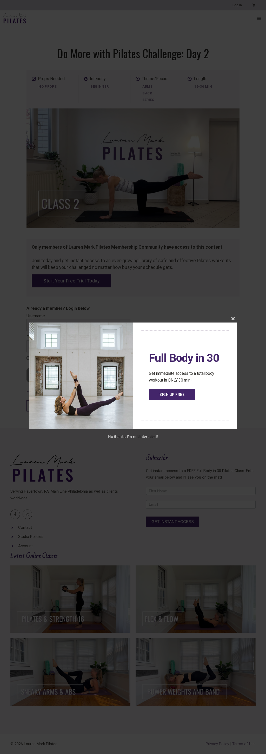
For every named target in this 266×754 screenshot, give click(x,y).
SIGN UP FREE (171, 394)
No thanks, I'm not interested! (133, 436)
